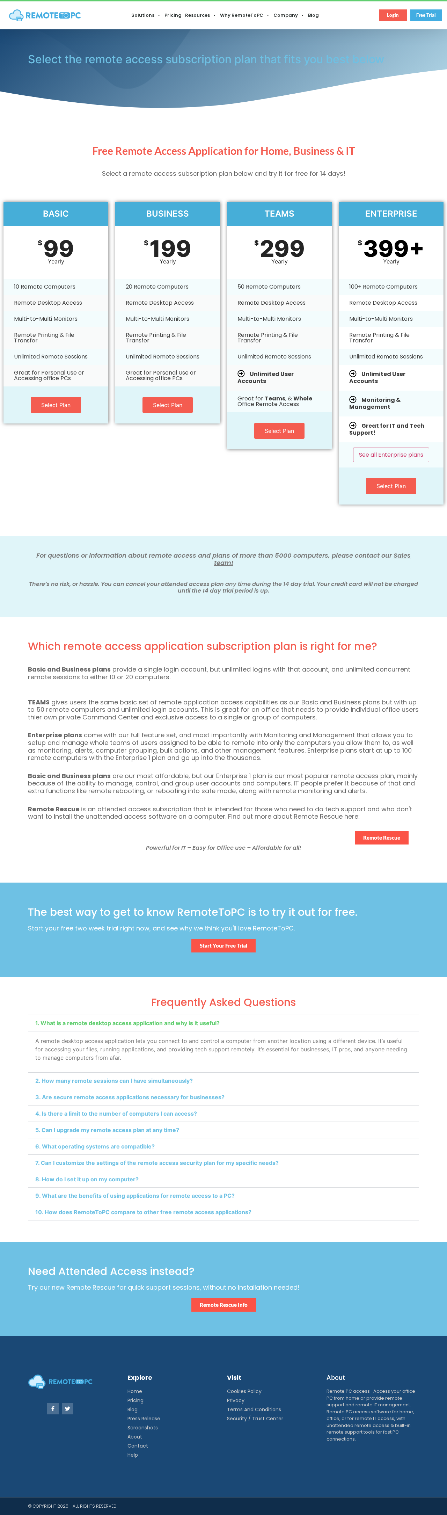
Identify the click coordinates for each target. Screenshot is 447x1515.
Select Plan (56, 404)
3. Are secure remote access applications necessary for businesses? (130, 1097)
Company (285, 15)
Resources (197, 15)
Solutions (142, 15)
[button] (223, 1023)
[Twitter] (67, 1408)
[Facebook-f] (53, 1408)
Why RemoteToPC (241, 15)
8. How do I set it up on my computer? (87, 1179)
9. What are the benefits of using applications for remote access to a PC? (135, 1195)
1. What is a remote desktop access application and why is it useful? (127, 1023)
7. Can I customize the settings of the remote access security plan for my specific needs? (157, 1162)
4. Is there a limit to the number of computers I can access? (116, 1113)
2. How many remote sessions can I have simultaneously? (114, 1080)
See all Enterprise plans (391, 455)
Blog (313, 15)
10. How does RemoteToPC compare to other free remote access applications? (143, 1212)
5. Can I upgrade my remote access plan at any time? (107, 1129)
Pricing (173, 15)
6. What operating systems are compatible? (95, 1146)
